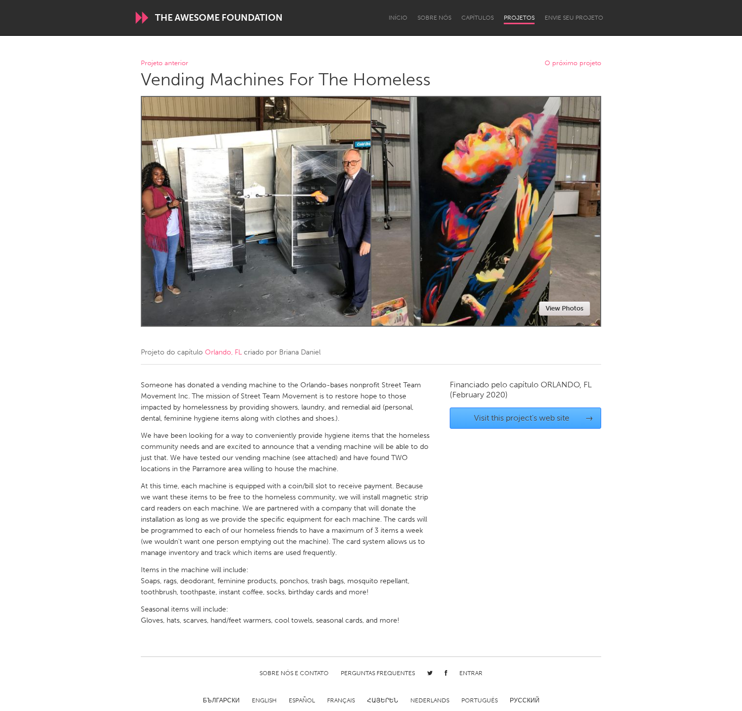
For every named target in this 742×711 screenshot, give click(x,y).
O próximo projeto (573, 63)
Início (398, 17)
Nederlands (429, 700)
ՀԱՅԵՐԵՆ (382, 700)
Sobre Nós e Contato (294, 673)
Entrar (471, 673)
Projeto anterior (164, 63)
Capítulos (477, 17)
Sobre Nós (434, 17)
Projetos (519, 17)
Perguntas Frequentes (378, 673)
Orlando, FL (223, 352)
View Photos (565, 308)
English (264, 700)
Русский (525, 700)
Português (479, 700)
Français (341, 700)
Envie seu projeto (574, 17)
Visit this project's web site (534, 418)
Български (221, 700)
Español (302, 700)
